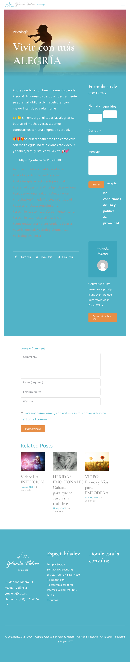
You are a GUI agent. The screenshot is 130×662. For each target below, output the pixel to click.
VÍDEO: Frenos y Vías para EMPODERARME (101, 484)
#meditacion (60, 193)
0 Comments (29, 488)
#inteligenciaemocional (60, 187)
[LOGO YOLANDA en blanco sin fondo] (23, 551)
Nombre (94, 107)
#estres (67, 224)
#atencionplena (50, 224)
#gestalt (30, 230)
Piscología (21, 32)
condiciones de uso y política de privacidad (112, 211)
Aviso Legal (106, 636)
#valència (54, 217)
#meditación (22, 199)
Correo (94, 131)
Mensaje (94, 152)
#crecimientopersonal (49, 181)
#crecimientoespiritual (29, 211)
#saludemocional (25, 193)
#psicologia (55, 169)
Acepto (112, 183)
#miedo (37, 199)
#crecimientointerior (61, 211)
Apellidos (109, 106)
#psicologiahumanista (53, 230)
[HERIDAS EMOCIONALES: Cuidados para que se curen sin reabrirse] (65, 461)
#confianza (38, 175)
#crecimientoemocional (30, 217)
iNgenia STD (66, 641)
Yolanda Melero (66, 636)
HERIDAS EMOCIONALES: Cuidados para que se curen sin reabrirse (68, 490)
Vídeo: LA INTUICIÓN (32, 479)
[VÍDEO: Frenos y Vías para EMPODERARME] (97, 461)
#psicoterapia (22, 181)
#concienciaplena (25, 224)
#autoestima (22, 169)
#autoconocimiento (44, 205)
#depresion (21, 205)
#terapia (53, 175)
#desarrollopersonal (27, 187)
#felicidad (39, 169)
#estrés (18, 230)
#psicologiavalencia (27, 236)
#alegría (44, 193)
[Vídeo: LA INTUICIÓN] (33, 461)
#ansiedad (64, 199)
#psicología (21, 175)
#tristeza (50, 199)
